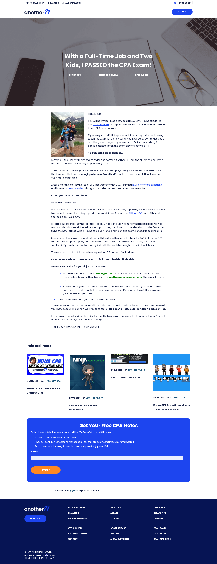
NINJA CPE (52, 555)
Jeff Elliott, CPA (52, 381)
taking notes (104, 273)
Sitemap (50, 558)
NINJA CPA (29, 555)
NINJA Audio (76, 188)
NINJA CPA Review (35, 2)
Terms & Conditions (34, 558)
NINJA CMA (41, 555)
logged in (73, 490)
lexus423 (143, 75)
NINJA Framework (71, 2)
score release (101, 124)
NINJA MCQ (53, 2)
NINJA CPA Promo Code (125, 377)
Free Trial (182, 11)
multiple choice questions (147, 185)
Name (34, 451)
